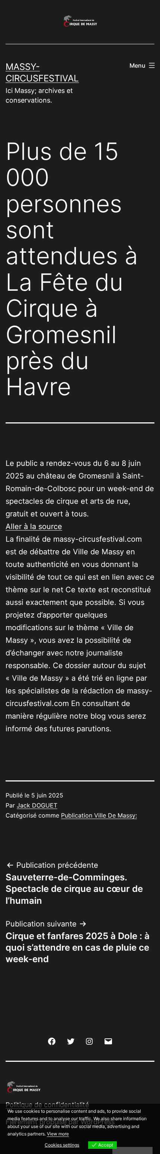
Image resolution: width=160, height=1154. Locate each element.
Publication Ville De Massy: (99, 815)
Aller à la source (34, 526)
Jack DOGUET (37, 805)
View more (58, 1134)
